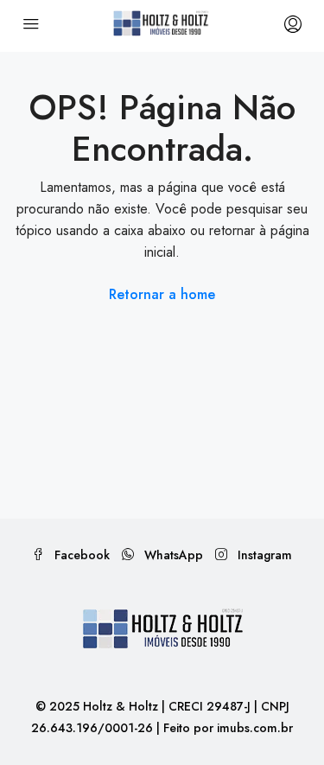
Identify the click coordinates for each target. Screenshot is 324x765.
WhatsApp (172, 555)
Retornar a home (162, 294)
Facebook (80, 555)
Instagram (263, 555)
